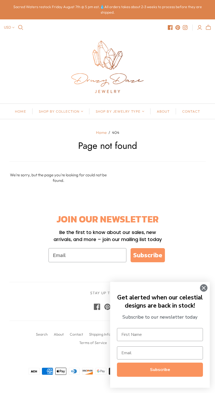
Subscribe (147, 255)
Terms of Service (93, 342)
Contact (191, 111)
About (163, 111)
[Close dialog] (204, 288)
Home (20, 111)
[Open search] (20, 27)
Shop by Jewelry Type (118, 111)
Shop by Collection (59, 111)
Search (42, 334)
